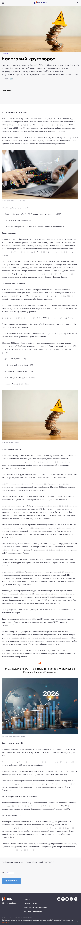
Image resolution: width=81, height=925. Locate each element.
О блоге (27, 899)
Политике (5, 922)
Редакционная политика (33, 912)
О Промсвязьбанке (9, 903)
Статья (5, 53)
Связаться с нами (30, 903)
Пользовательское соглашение (35, 907)
